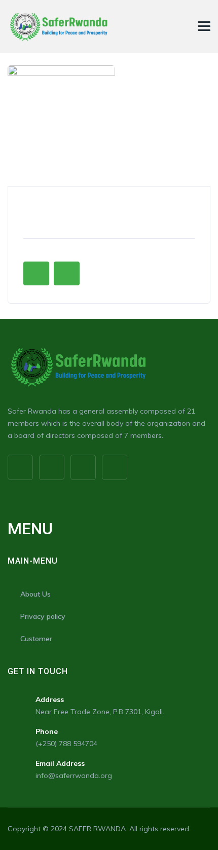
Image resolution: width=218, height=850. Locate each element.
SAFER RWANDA (97, 828)
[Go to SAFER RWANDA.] (10, 59)
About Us (35, 594)
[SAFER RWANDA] (58, 26)
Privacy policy (42, 616)
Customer (36, 638)
